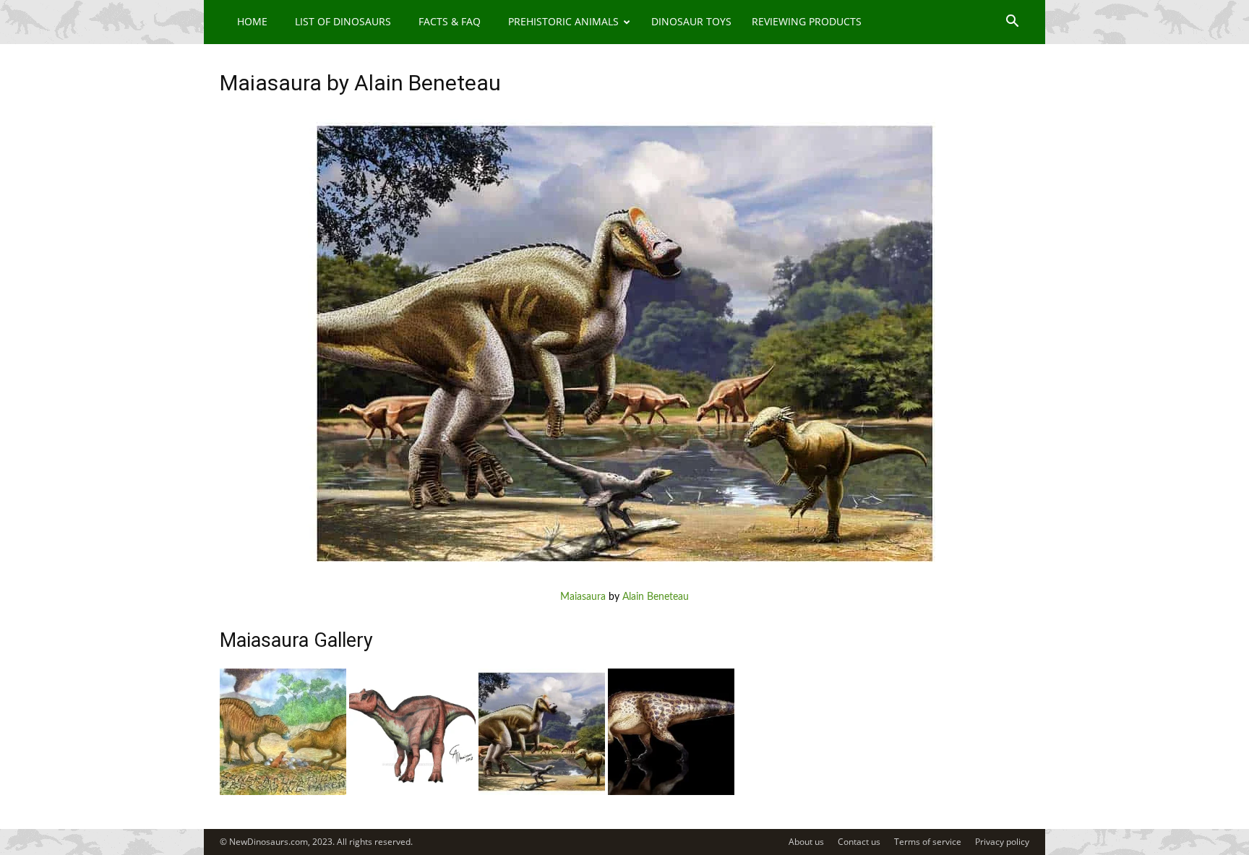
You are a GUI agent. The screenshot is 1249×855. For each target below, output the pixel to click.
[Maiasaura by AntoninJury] (671, 792)
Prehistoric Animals (563, 21)
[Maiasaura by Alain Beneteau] (624, 575)
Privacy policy (1002, 841)
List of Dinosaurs (343, 21)
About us (806, 841)
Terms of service (927, 841)
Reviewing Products (807, 21)
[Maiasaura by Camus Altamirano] (412, 792)
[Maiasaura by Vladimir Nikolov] (283, 792)
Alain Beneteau (655, 597)
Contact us (859, 841)
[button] (1012, 23)
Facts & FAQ (450, 21)
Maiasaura (583, 597)
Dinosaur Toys (691, 21)
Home (252, 21)
